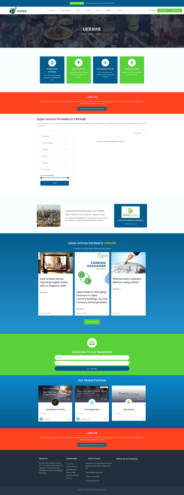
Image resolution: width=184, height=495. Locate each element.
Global (45, 414)
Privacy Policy (70, 472)
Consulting (47, 419)
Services (78, 10)
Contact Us (70, 464)
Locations (52, 10)
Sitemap (69, 478)
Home (84, 34)
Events (98, 10)
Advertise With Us (72, 475)
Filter (55, 183)
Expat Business (71, 469)
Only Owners (128, 409)
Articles (88, 10)
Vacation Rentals (65, 10)
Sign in (154, 10)
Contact (119, 10)
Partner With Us (71, 467)
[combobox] (54, 142)
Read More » (44, 292)
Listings (91, 34)
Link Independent (92, 409)
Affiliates (109, 10)
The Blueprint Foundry (55, 409)
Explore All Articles (92, 322)
